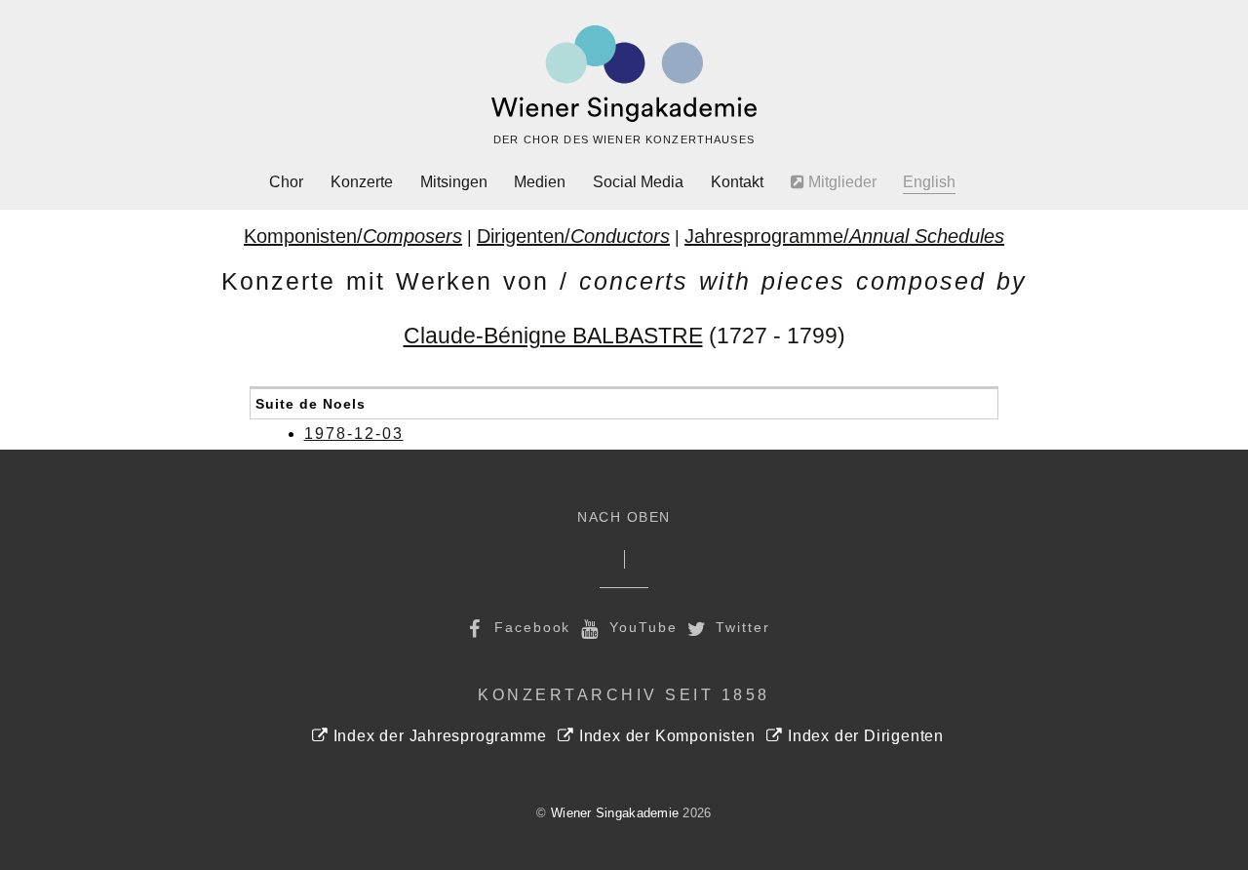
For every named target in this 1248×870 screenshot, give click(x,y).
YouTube (640, 627)
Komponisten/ (353, 236)
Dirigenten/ (573, 236)
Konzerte (362, 182)
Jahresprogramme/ (844, 236)
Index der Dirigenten (863, 736)
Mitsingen (454, 182)
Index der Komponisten (664, 736)
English (929, 182)
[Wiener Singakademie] (624, 74)
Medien (540, 182)
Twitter (740, 627)
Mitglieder (840, 182)
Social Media (638, 182)
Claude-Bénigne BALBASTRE (553, 335)
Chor (286, 182)
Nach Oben (624, 517)
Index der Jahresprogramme (437, 736)
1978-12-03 (354, 433)
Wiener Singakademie (615, 813)
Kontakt (737, 182)
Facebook (529, 627)
